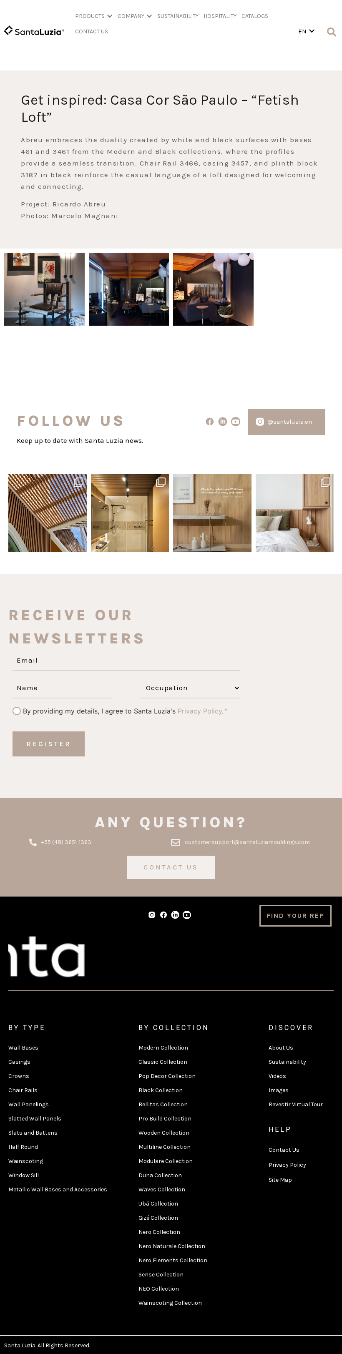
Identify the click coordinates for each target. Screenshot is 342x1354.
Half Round (23, 1147)
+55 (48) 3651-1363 (66, 842)
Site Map (280, 1179)
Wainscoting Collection (170, 1302)
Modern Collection (163, 1047)
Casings (19, 1061)
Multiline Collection (164, 1147)
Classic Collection (162, 1061)
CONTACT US (91, 31)
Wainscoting (25, 1161)
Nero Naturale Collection (171, 1246)
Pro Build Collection (164, 1118)
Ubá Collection (158, 1203)
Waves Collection (161, 1189)
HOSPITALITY (220, 16)
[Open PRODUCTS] (110, 16)
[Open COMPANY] (149, 16)
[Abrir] (47, 513)
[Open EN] (312, 31)
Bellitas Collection (163, 1104)
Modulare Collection (165, 1161)
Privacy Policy (200, 711)
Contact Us (284, 1149)
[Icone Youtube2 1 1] (187, 915)
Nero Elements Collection (172, 1260)
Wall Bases (23, 1047)
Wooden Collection (163, 1132)
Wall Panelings (28, 1104)
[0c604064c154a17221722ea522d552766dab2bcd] (44, 291)
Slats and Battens (33, 1132)
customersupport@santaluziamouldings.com (247, 842)
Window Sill (23, 1175)
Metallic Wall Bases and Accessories (57, 1189)
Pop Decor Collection (167, 1076)
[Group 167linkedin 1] (222, 421)
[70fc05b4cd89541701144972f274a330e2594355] (213, 291)
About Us (281, 1047)
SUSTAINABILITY (178, 16)
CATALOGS (254, 16)
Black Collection (160, 1090)
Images (279, 1090)
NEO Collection (158, 1288)
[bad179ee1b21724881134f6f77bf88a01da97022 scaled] (129, 291)
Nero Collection (159, 1232)
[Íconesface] (210, 421)
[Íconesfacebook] (163, 915)
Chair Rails (23, 1090)
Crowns (18, 1076)
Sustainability (287, 1061)
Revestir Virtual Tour (296, 1104)
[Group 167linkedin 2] (175, 915)
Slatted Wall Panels (34, 1118)
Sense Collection (161, 1274)
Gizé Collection (158, 1217)
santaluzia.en (46, 482)
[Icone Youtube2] (235, 421)
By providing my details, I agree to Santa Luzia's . (123, 711)
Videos (277, 1076)
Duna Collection (160, 1175)
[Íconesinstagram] (260, 421)
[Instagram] (79, 544)
